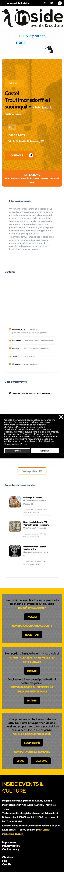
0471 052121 (43, 829)
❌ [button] (61, 416)
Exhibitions (14, 83)
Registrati (25, 3)
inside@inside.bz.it (12, 833)
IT (45, 3)
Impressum (9, 842)
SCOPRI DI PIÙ (32, 742)
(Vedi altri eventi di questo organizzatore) (29, 332)
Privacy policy (11, 845)
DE (51, 3)
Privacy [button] (24, 443)
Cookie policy (10, 849)
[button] (3, 3)
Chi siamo (8, 857)
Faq (4, 861)
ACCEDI (32, 616)
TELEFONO (40, 760)
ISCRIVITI (32, 671)
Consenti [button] (44, 450)
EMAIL (20, 760)
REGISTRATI (32, 634)
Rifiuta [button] (17, 450)
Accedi (13, 3)
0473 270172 (17, 135)
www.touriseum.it (31, 364)
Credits (6, 864)
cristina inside (13, 114)
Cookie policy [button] (11, 443)
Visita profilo (29, 471)
